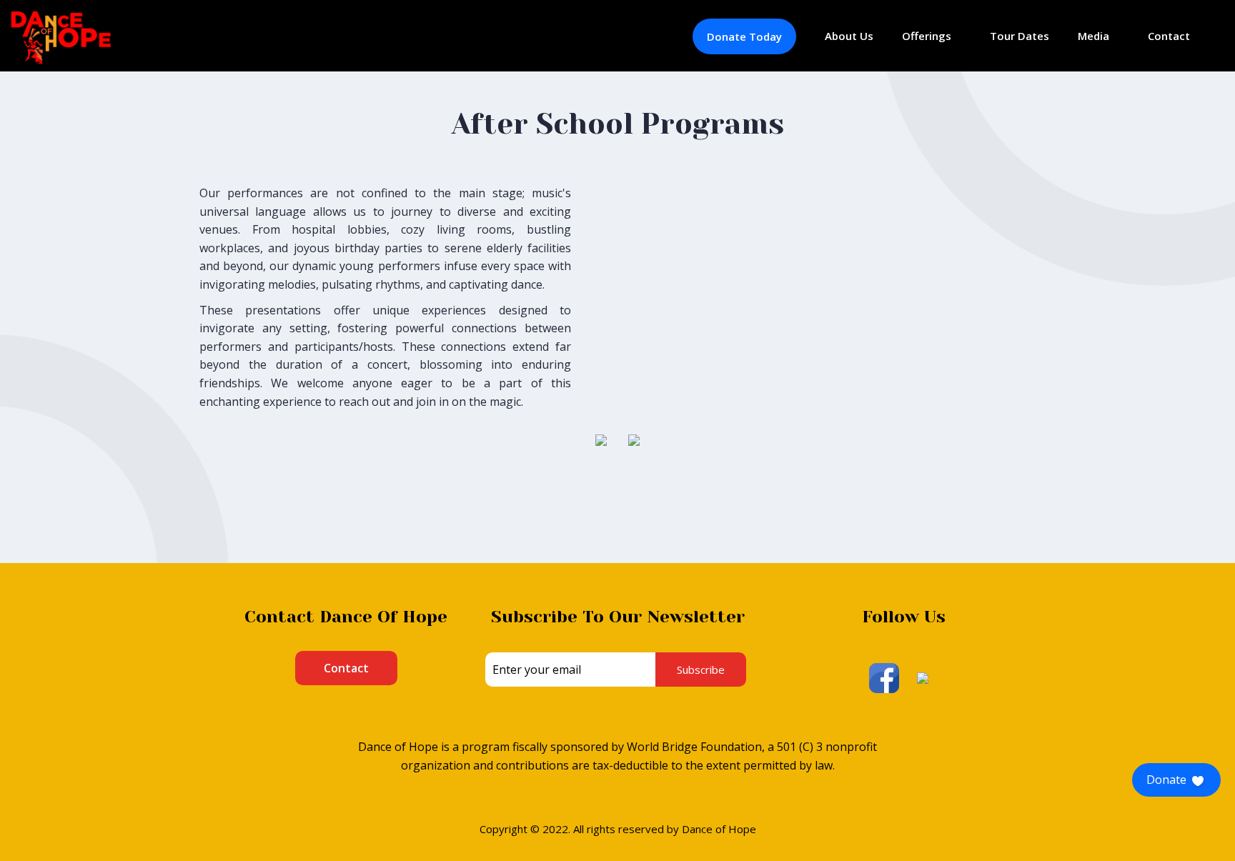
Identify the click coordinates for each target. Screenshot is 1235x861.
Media (1093, 36)
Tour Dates (1019, 36)
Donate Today (744, 36)
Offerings (926, 36)
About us (849, 36)
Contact (1169, 36)
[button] (1176, 780)
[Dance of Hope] (61, 36)
